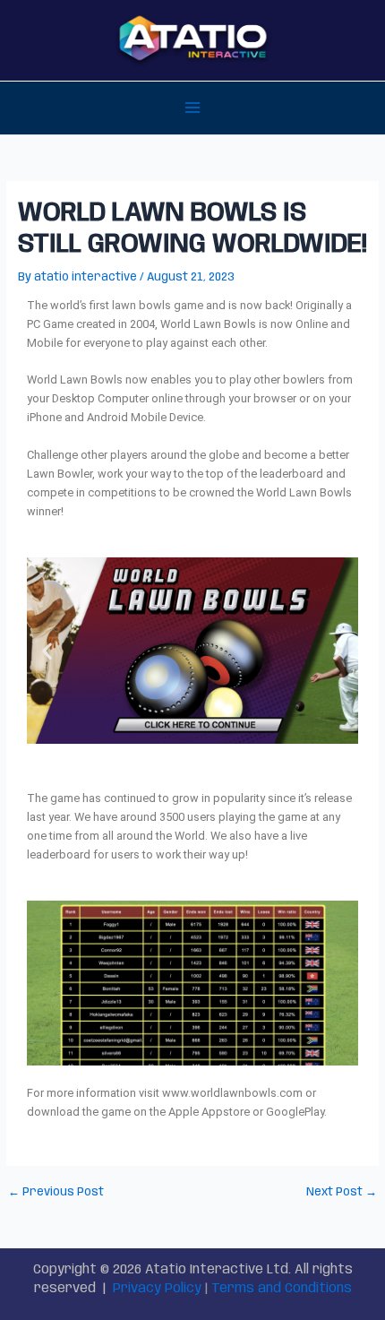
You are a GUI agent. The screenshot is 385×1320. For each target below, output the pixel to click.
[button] (47, 650)
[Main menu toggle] (192, 108)
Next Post (341, 1192)
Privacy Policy (157, 1288)
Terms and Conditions (281, 1288)
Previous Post (56, 1192)
